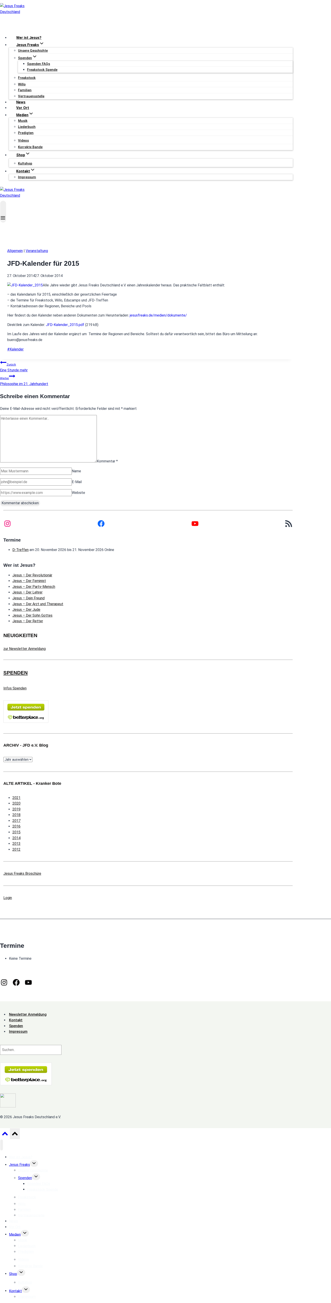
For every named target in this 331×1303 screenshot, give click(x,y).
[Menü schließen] (1, 1145)
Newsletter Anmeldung (28, 1014)
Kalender (15, 349)
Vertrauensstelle (31, 96)
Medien (15, 1234)
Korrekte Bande (30, 147)
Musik (22, 121)
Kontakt (15, 1291)
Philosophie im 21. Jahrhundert (24, 381)
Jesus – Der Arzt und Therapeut (37, 604)
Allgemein (15, 251)
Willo (22, 84)
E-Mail (77, 482)
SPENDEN (15, 673)
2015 (16, 832)
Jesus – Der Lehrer (27, 592)
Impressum (27, 177)
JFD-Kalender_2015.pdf (65, 325)
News (20, 102)
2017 (16, 821)
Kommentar (107, 461)
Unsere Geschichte (33, 51)
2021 (16, 798)
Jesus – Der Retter (27, 621)
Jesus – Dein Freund (28, 598)
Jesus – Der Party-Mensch (33, 587)
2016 (16, 826)
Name (76, 471)
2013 (16, 843)
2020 (16, 803)
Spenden (25, 1178)
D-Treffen (20, 550)
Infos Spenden (15, 688)
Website (78, 493)
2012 (16, 849)
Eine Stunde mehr (14, 367)
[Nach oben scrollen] (5, 1135)
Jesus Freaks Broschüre (22, 873)
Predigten (26, 133)
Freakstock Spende (42, 70)
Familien (25, 90)
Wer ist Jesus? (28, 38)
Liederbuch (27, 127)
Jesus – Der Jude (26, 609)
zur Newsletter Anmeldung (24, 649)
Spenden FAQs (38, 64)
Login (7, 898)
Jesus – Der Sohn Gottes (32, 615)
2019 (16, 809)
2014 (16, 838)
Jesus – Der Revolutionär (32, 575)
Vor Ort (22, 108)
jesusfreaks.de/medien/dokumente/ (158, 315)
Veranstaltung (37, 251)
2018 (16, 815)
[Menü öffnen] (3, 212)
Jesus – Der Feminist (29, 581)
